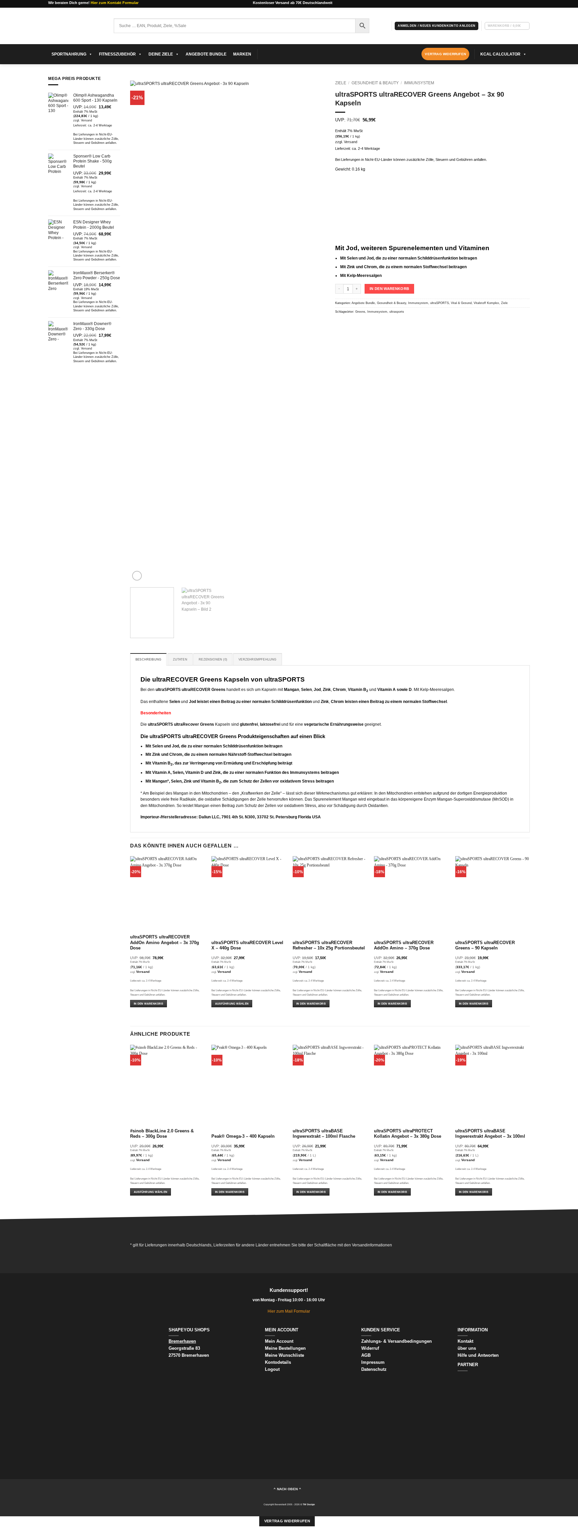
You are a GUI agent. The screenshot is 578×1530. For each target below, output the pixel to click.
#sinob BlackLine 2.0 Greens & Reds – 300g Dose (162, 1134)
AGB (366, 1355)
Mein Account (279, 1341)
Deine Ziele (161, 54)
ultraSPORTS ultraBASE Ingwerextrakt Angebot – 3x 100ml (490, 1134)
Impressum (373, 1362)
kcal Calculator (500, 54)
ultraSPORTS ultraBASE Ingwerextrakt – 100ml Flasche (324, 1134)
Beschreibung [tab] (148, 659)
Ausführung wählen (232, 1003)
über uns (467, 1348)
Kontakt (465, 1341)
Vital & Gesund (461, 303)
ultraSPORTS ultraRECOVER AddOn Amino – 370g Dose (404, 945)
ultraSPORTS (439, 303)
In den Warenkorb (389, 289)
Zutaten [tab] (180, 659)
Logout (272, 1369)
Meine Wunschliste (284, 1355)
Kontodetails (278, 1362)
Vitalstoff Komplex (486, 303)
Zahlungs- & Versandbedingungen (396, 1341)
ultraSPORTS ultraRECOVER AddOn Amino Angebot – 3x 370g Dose (164, 942)
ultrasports (396, 311)
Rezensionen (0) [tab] (213, 659)
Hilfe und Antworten (478, 1355)
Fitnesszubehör (117, 54)
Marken (242, 54)
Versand (86, 120)
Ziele (340, 83)
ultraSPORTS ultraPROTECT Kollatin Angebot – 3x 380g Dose (407, 1134)
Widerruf (370, 1348)
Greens (360, 311)
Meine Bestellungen (285, 1348)
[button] (436, 26)
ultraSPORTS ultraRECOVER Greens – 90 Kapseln (485, 945)
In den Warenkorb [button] (148, 1003)
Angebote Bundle (206, 54)
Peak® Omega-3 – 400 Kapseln (243, 1136)
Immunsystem (419, 83)
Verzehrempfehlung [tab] (257, 659)
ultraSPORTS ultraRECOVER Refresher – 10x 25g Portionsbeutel (329, 945)
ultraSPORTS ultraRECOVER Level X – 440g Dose (247, 945)
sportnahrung (69, 54)
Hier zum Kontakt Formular (114, 3)
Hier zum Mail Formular (289, 1311)
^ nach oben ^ (287, 1489)
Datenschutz (374, 1369)
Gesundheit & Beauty (375, 83)
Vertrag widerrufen (287, 1521)
